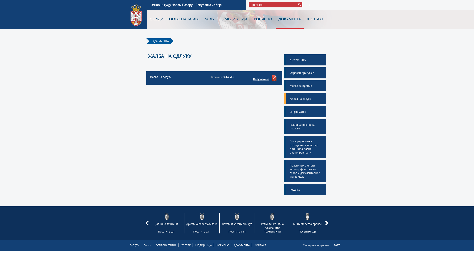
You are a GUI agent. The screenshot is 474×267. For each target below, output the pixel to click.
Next (327, 223)
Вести (147, 245)
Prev (146, 223)
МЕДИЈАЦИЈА (236, 19)
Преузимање (261, 79)
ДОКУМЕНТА (289, 19)
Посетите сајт (167, 231)
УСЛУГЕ (211, 19)
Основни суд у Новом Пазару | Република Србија (186, 5)
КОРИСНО (263, 19)
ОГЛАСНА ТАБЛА (184, 19)
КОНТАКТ (315, 19)
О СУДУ (156, 19)
